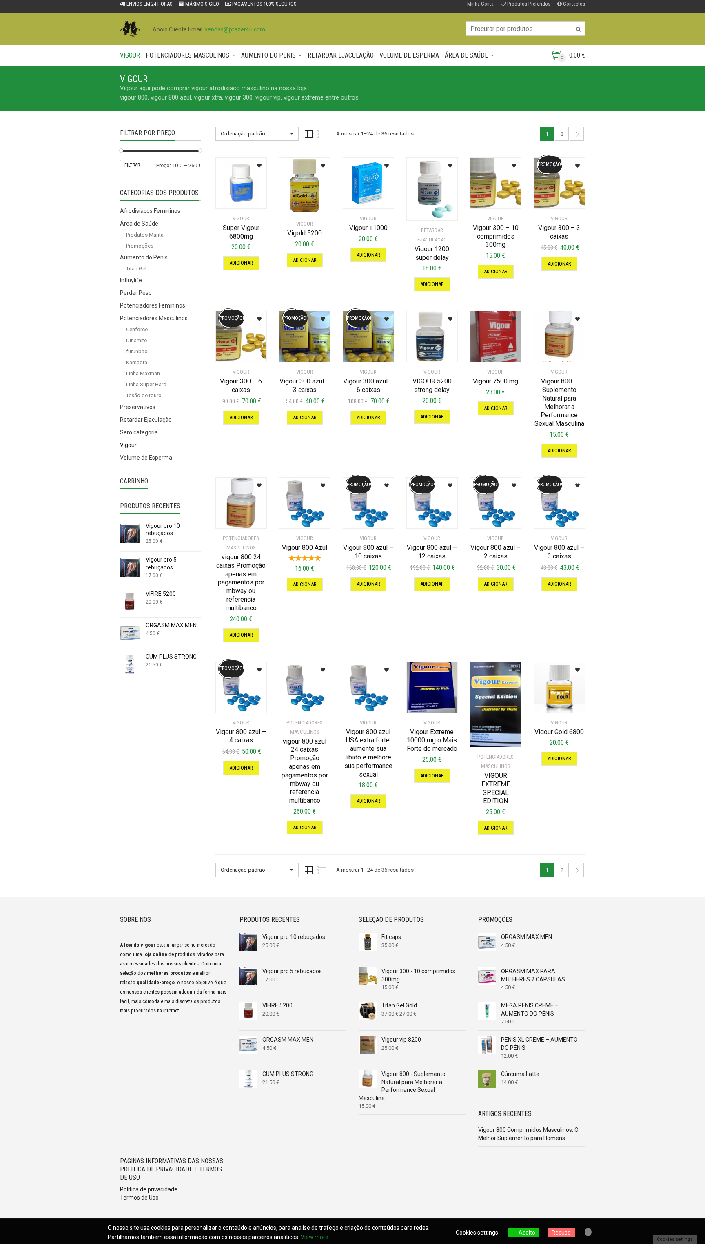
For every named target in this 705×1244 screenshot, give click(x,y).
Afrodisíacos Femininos (150, 211)
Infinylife (131, 280)
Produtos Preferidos (528, 4)
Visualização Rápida (243, 192)
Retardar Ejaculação (341, 55)
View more (314, 1237)
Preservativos (137, 407)
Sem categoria (139, 432)
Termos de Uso (139, 1197)
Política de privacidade (148, 1189)
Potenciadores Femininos (152, 305)
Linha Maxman (143, 373)
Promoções (139, 246)
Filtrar (132, 165)
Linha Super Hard (146, 384)
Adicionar (241, 263)
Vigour (130, 55)
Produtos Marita (145, 235)
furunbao (137, 351)
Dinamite (136, 340)
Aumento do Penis (268, 55)
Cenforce (137, 329)
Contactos (573, 4)
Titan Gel (136, 269)
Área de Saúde (466, 55)
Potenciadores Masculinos (187, 55)
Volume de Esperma (409, 55)
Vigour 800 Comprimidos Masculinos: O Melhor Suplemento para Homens (528, 1134)
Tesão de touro (144, 395)
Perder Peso (136, 293)
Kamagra (136, 362)
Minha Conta (480, 4)
